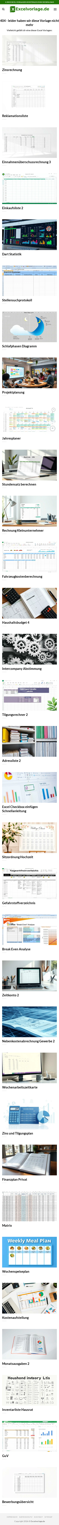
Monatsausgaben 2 (15, 1364)
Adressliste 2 (11, 761)
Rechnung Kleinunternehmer (23, 530)
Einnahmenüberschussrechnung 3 (26, 162)
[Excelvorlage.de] (29, 9)
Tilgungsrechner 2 (15, 715)
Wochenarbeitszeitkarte (20, 1087)
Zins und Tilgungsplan (17, 1133)
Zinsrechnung (12, 70)
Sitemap (48, 1517)
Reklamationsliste (15, 116)
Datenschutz (25, 1517)
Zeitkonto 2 (10, 995)
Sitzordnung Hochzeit (17, 857)
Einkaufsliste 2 (12, 208)
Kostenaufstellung (15, 1318)
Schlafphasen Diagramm (19, 346)
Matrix (7, 1225)
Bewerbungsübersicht (18, 1502)
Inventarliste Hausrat (17, 1410)
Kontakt (38, 1517)
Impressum (12, 1517)
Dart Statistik (11, 254)
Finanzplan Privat (14, 1179)
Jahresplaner (11, 438)
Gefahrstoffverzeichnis (18, 903)
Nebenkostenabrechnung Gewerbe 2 (28, 1041)
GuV (5, 1456)
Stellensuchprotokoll (17, 300)
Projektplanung (13, 392)
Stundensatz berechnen (19, 484)
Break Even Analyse (16, 949)
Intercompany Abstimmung (22, 669)
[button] (3, 9)
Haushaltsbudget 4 (15, 622)
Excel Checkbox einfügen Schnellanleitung (20, 809)
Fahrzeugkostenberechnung (22, 576)
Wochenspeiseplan (15, 1271)
